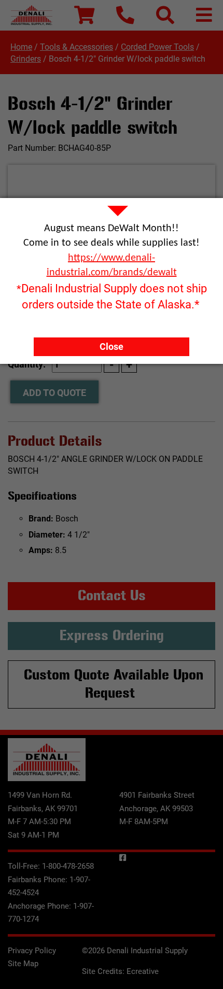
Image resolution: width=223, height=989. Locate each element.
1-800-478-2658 (68, 866)
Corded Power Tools (157, 47)
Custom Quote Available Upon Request (113, 684)
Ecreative (143, 971)
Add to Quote (54, 392)
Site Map (23, 963)
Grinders (25, 59)
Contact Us (112, 595)
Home (21, 47)
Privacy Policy (32, 950)
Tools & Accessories (76, 47)
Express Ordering (112, 635)
